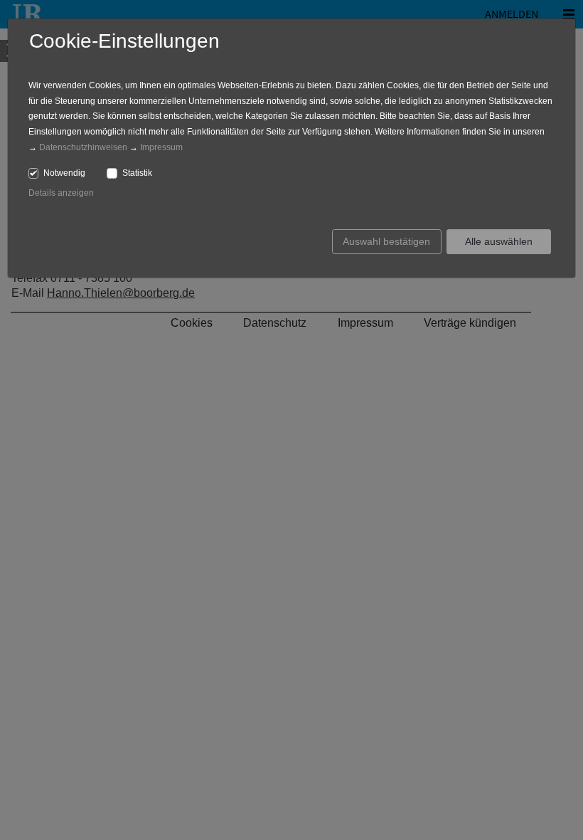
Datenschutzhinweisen (83, 147)
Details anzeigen (61, 193)
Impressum (161, 147)
